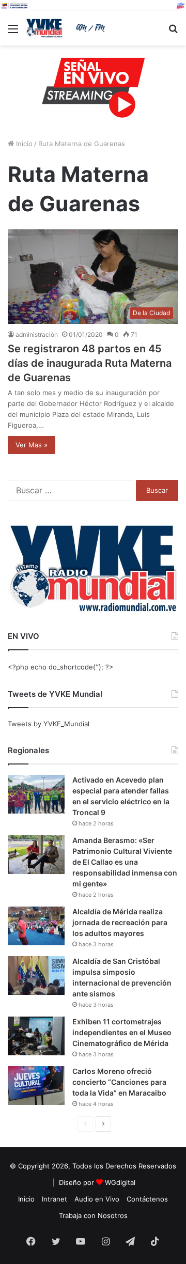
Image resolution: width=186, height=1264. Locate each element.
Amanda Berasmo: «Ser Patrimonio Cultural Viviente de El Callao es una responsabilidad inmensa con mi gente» (124, 862)
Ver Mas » (32, 445)
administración (37, 334)
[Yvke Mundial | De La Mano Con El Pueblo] (67, 28)
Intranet (54, 1199)
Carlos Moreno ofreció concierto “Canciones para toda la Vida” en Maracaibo (119, 1082)
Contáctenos (147, 1199)
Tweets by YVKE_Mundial (48, 724)
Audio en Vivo (96, 1199)
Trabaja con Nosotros (93, 1215)
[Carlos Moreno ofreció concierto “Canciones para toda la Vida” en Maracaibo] (36, 1085)
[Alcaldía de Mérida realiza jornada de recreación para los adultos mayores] (36, 926)
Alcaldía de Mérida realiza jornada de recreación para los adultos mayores (119, 922)
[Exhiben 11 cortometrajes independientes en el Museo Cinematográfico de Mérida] (36, 1036)
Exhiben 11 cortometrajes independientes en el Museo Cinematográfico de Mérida (122, 1032)
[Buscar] (173, 32)
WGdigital (120, 1182)
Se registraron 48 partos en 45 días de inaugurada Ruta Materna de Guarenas (90, 363)
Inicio (23, 143)
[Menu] (13, 32)
